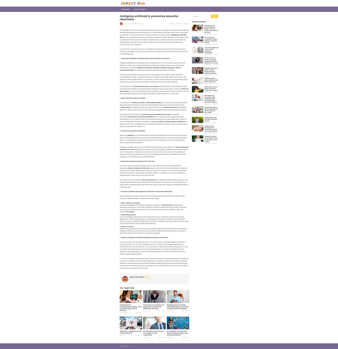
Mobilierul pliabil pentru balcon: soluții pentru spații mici (211, 79)
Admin (125, 23)
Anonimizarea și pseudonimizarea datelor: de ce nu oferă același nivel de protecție (131, 307)
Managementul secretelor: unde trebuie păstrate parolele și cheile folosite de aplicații (178, 307)
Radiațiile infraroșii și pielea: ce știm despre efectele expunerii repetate (211, 70)
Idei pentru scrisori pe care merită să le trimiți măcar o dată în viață (210, 138)
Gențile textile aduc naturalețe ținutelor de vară (210, 119)
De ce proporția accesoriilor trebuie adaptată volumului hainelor (210, 40)
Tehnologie (141, 23)
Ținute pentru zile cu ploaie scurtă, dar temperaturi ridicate (210, 88)
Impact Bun (127, 346)
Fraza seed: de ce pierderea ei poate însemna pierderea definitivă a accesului (153, 307)
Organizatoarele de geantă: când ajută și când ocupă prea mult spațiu (211, 109)
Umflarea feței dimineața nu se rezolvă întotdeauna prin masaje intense (210, 128)
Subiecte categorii (139, 9)
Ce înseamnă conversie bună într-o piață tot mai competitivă (153, 333)
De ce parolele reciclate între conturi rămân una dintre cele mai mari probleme (177, 333)
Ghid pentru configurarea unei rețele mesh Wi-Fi (130, 332)
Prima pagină (125, 9)
